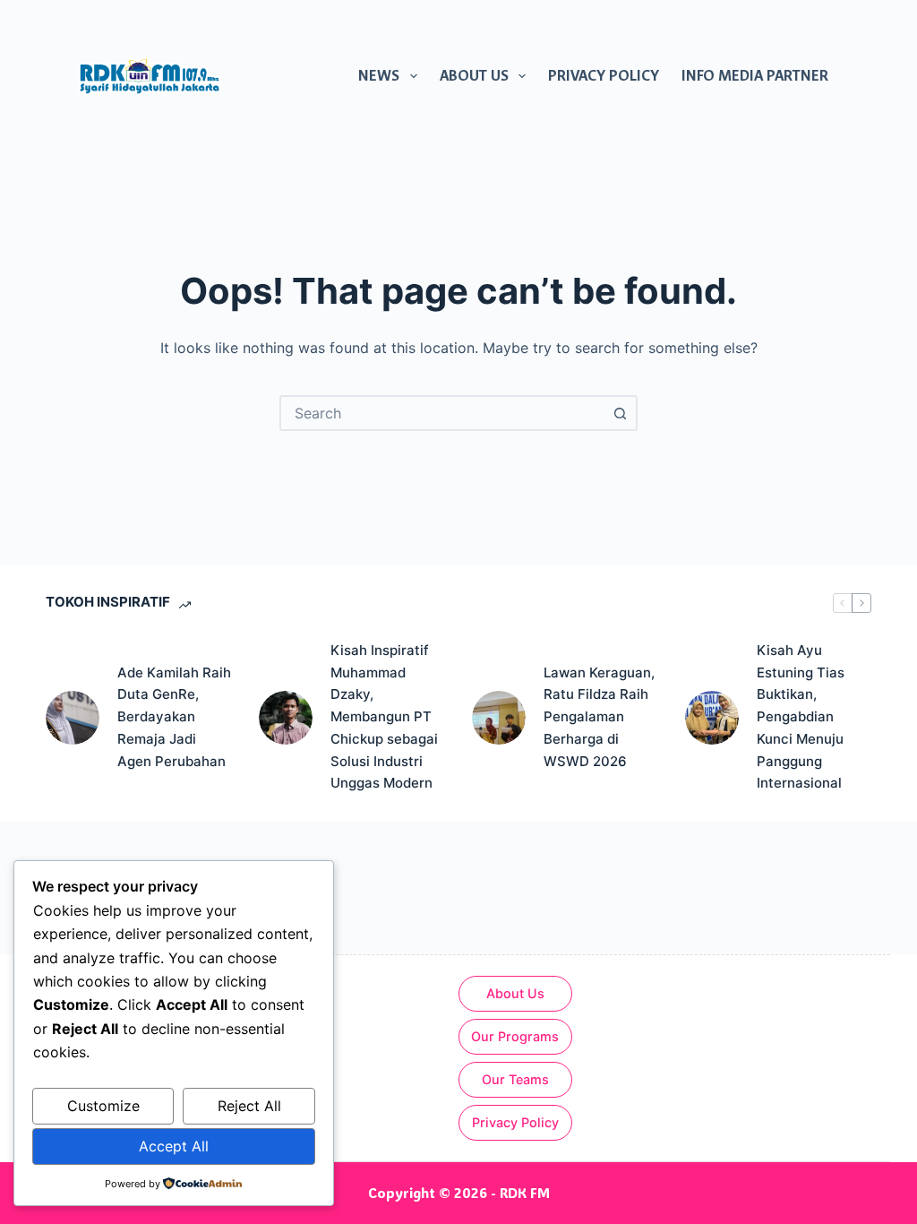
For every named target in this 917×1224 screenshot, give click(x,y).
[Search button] (620, 413)
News (378, 75)
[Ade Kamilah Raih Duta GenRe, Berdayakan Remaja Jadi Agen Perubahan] (72, 718)
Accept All (174, 1146)
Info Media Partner (754, 75)
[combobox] (442, 413)
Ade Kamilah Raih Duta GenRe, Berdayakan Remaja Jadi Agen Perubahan (174, 717)
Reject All (249, 1106)
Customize (103, 1106)
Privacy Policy (603, 75)
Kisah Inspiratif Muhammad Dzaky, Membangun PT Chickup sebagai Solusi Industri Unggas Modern (384, 717)
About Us (474, 75)
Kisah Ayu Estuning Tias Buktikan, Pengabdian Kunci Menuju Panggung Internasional (800, 717)
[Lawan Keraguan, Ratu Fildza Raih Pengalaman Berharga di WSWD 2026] (499, 718)
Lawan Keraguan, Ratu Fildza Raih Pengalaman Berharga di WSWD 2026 (599, 717)
